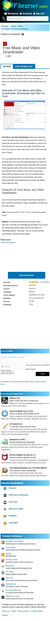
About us (6, 611)
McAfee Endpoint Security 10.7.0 (22, 455)
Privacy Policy (24, 611)
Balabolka (13, 516)
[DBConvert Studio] (5, 509)
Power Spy (13, 502)
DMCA (5, 615)
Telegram (12, 488)
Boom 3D (9, 578)
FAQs (13, 611)
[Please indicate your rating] (30, 282)
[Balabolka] (5, 516)
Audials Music (11, 584)
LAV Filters (10, 572)
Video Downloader (9, 242)
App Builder (13, 523)
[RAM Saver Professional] (5, 495)
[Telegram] (5, 488)
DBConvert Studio (16, 509)
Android (27, 13)
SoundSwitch (11, 547)
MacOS (40, 13)
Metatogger (10, 566)
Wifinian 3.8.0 (15, 398)
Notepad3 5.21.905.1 (18, 440)
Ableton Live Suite (12, 596)
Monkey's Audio (12, 560)
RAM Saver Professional (18, 495)
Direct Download (26, 275)
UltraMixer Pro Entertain (15, 541)
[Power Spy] (5, 502)
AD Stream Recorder (13, 590)
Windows (12, 13)
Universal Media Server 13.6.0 (21, 411)
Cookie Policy (37, 611)
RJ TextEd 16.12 (16, 424)
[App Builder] (5, 523)
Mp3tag (8, 554)
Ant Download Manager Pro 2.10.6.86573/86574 (28, 468)
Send (43, 374)
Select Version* (6, 370)
